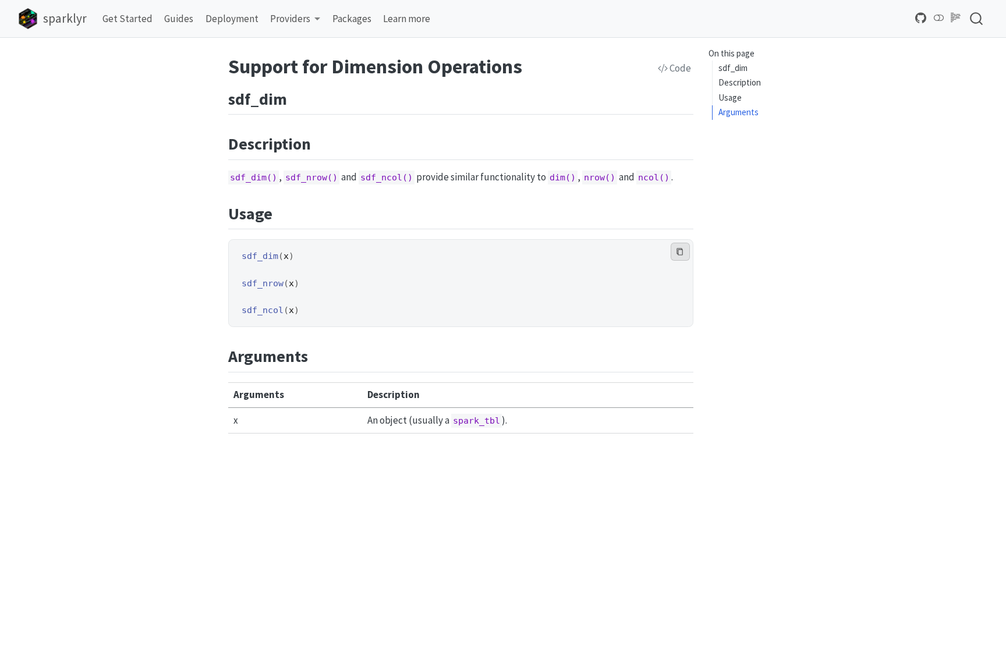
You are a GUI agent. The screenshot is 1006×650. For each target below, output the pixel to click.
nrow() (599, 177)
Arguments (738, 112)
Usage (730, 97)
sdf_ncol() (386, 177)
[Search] (976, 18)
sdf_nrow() (311, 177)
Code (679, 68)
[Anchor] (298, 98)
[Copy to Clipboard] (680, 252)
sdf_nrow (263, 283)
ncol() (654, 177)
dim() (563, 177)
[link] (295, 18)
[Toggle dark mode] (939, 18)
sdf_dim (733, 67)
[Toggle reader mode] (956, 18)
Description (739, 82)
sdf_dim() (253, 177)
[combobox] (977, 18)
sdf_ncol (263, 310)
